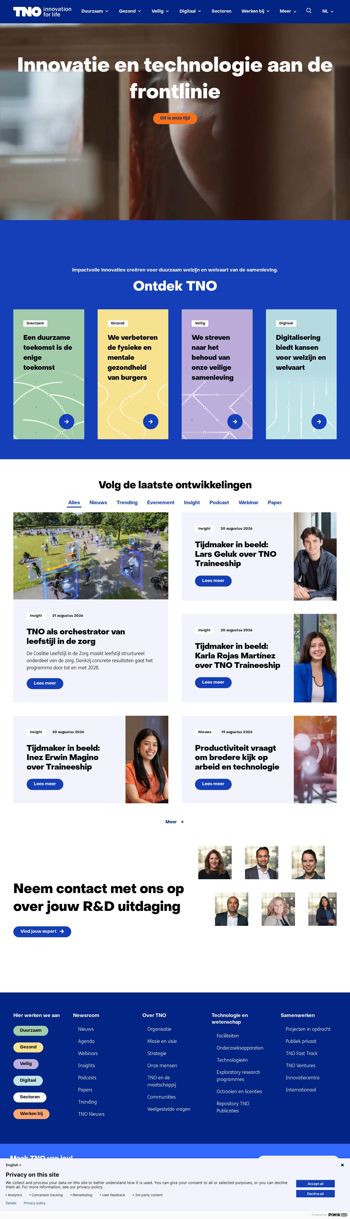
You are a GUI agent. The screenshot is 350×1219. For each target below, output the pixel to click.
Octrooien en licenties (239, 1091)
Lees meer (47, 685)
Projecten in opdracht (308, 1029)
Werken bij (252, 12)
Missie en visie (162, 1041)
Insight (192, 503)
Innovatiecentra (303, 1078)
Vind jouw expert (38, 932)
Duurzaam (92, 12)
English (12, 1165)
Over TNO (154, 1015)
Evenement (161, 503)
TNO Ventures (300, 1065)
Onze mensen (162, 1065)
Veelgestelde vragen (168, 1109)
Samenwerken (298, 1015)
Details (11, 1203)
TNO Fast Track (302, 1053)
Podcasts (87, 1078)
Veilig (158, 12)
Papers (85, 1090)
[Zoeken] (309, 11)
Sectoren (221, 12)
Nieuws (98, 503)
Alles (74, 503)
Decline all (315, 1194)
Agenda (86, 1041)
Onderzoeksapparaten (240, 1048)
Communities (161, 1097)
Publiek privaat (301, 1041)
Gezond (127, 12)
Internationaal (301, 1090)
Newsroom (86, 1015)
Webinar (248, 503)
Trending (127, 503)
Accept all (316, 1184)
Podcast (219, 503)
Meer (285, 12)
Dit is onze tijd (175, 118)
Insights (86, 1065)
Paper (275, 503)
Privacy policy (35, 1203)
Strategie (156, 1053)
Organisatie (159, 1029)
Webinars (88, 1053)
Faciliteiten (228, 1036)
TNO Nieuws (91, 1114)
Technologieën (232, 1060)
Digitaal (188, 12)
